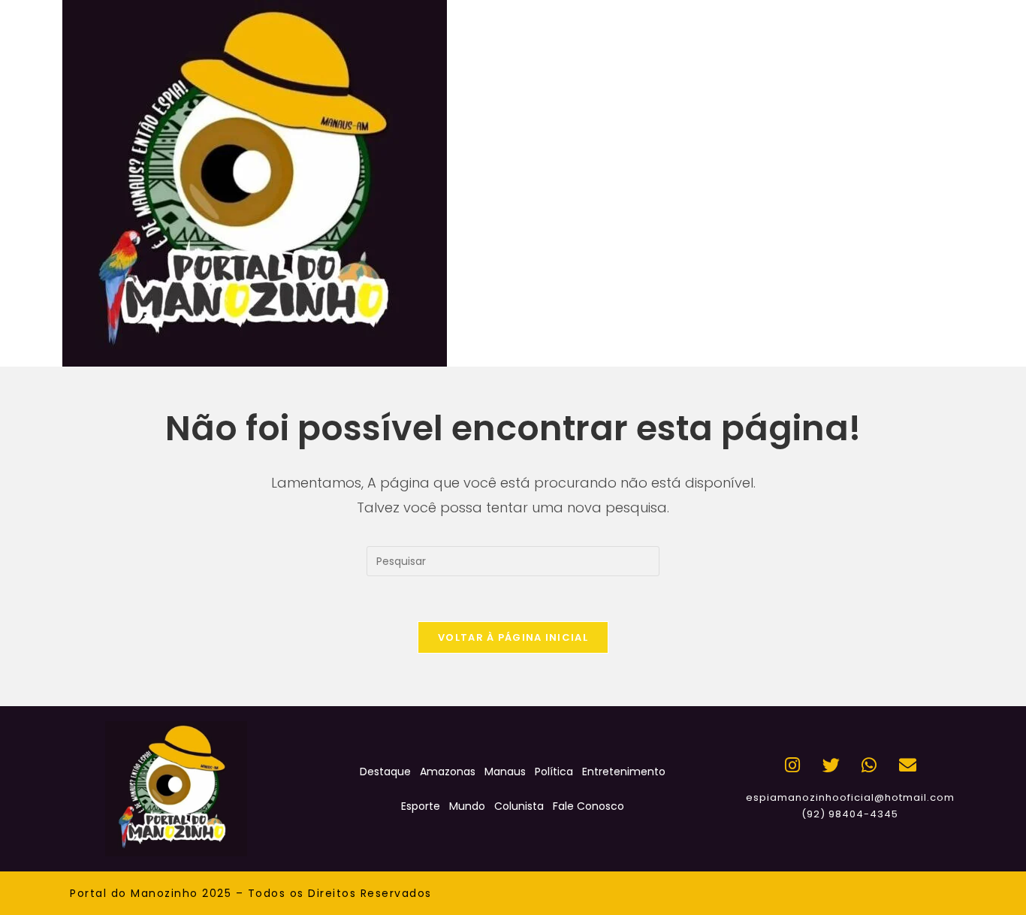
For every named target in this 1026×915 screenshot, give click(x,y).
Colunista (519, 806)
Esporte (420, 806)
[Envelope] (907, 764)
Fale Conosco (588, 806)
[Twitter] (830, 764)
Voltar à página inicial (513, 637)
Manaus (505, 771)
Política (554, 771)
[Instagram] (792, 764)
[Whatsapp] (869, 764)
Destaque (385, 771)
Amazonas (447, 771)
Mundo (467, 806)
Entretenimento (623, 771)
